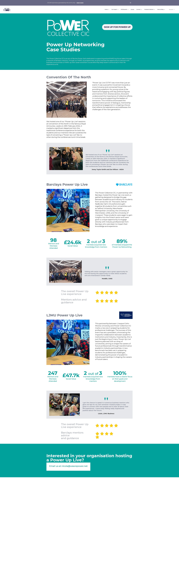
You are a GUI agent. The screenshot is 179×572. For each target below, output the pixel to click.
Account (171, 9)
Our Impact (114, 9)
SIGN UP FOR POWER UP (117, 27)
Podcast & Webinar (149, 9)
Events (132, 9)
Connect (138, 9)
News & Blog (160, 9)
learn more (79, 2)
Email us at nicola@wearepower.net (68, 466)
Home (106, 9)
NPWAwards (124, 9)
